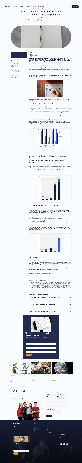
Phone (58, 396)
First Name (28, 342)
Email (27, 349)
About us (39, 6)
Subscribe (15, 453)
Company (47, 400)
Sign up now (29, 354)
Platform (21, 6)
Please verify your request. (50, 409)
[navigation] (16, 423)
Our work (34, 6)
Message (47, 403)
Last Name (28, 346)
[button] (16, 6)
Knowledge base (28, 6)
